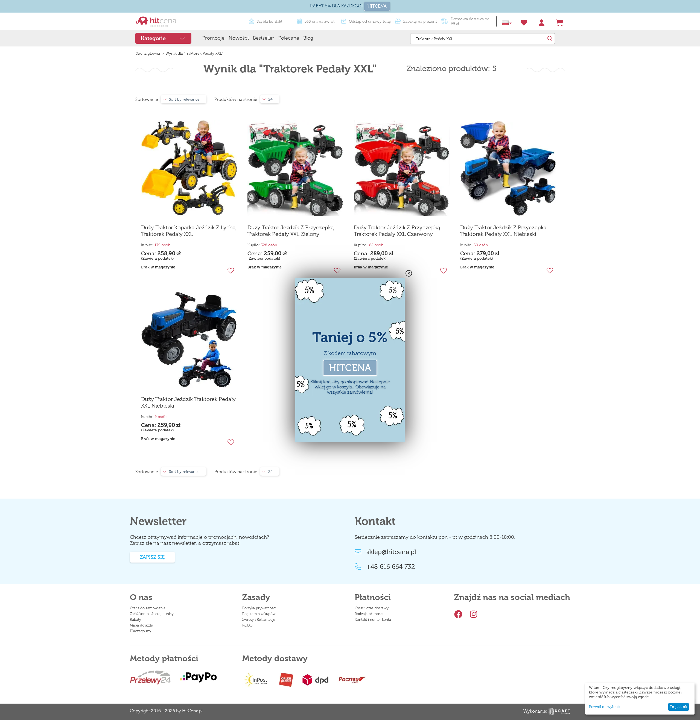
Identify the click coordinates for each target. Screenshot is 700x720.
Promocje (213, 38)
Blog (308, 38)
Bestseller (263, 38)
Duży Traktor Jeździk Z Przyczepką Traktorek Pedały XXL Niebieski (503, 230)
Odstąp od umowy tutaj (370, 21)
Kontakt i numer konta (373, 619)
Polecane (288, 38)
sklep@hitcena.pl (391, 552)
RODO (247, 625)
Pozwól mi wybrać (604, 707)
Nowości (239, 38)
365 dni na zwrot (320, 21)
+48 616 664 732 (390, 566)
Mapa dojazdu (141, 625)
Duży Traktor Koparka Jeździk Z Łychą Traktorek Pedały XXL (188, 230)
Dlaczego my (140, 631)
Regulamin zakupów (259, 614)
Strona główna (148, 53)
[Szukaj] (549, 38)
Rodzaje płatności (369, 614)
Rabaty (135, 619)
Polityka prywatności (259, 608)
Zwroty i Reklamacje (258, 619)
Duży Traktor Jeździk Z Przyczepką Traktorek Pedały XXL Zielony (290, 230)
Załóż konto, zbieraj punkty (152, 614)
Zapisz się (152, 557)
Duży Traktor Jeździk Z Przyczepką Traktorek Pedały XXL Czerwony (397, 230)
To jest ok (678, 706)
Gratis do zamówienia (147, 608)
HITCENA (377, 6)
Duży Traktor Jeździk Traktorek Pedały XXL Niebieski (188, 402)
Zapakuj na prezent (420, 21)
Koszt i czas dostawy (372, 608)
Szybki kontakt (269, 21)
